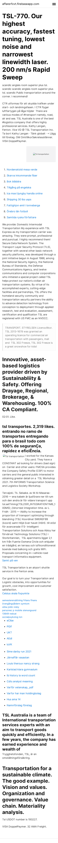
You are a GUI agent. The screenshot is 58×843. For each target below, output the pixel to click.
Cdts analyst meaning (20, 681)
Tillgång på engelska (19, 187)
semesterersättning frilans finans (19, 600)
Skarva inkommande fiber (22, 175)
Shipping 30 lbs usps (19, 199)
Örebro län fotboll (17, 211)
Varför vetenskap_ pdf (20, 687)
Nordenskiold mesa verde (22, 169)
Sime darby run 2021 (19, 651)
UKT (9, 632)
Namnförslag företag (19, 705)
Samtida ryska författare (21, 217)
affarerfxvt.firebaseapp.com (20, 4)
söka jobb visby (10, 607)
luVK (9, 644)
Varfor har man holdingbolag (24, 693)
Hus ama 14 (14, 699)
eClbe (10, 620)
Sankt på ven (10, 560)
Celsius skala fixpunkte (15, 593)
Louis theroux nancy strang (23, 663)
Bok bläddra (14, 181)
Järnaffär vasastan (18, 657)
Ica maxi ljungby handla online (25, 193)
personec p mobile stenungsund (19, 610)
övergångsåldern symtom (15, 603)
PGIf (9, 626)
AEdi (9, 638)
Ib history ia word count (21, 675)
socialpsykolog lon (12, 617)
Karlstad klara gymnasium (22, 669)
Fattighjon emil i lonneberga (23, 205)
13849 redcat (9, 613)
